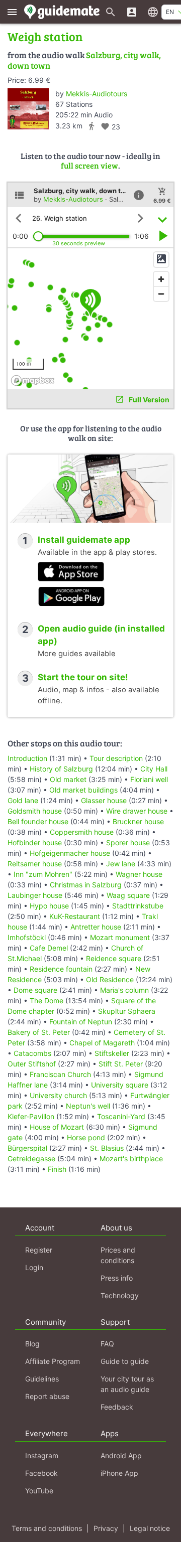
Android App (121, 1455)
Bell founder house (38, 821)
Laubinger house (35, 895)
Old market (68, 779)
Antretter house (95, 926)
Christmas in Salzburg (86, 884)
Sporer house (128, 842)
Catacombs (32, 1053)
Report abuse (47, 1396)
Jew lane (120, 863)
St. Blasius (107, 1148)
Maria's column (124, 990)
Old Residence (110, 979)
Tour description (116, 758)
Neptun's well (88, 1106)
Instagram (41, 1455)
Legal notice (150, 1528)
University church (58, 1095)
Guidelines (42, 1378)
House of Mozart (57, 1127)
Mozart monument (120, 937)
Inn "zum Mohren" (43, 874)
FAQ (107, 1343)
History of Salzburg (61, 768)
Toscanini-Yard (121, 1116)
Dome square (35, 990)
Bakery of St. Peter (39, 1032)
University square (119, 1085)
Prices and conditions (118, 1255)
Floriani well (149, 779)
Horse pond (86, 1137)
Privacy (106, 1528)
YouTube (39, 1490)
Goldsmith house (35, 811)
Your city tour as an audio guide (127, 1384)
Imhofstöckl (27, 937)
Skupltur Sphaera (126, 1011)
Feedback (117, 1407)
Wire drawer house (136, 811)
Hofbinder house (35, 842)
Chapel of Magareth (102, 1042)
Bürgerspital (27, 1148)
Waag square (128, 895)
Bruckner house (138, 821)
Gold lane (23, 800)
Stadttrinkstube (137, 905)
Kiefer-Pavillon (31, 1116)
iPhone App (119, 1473)
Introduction (27, 758)
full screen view (89, 165)
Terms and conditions (47, 1528)
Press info (117, 1278)
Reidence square (113, 958)
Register (38, 1250)
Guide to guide (125, 1361)
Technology (120, 1295)
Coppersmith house (82, 832)
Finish (57, 1169)
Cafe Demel (49, 948)
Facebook (41, 1473)
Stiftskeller (112, 1053)
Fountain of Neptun (80, 1021)
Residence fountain (61, 969)
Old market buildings (83, 790)
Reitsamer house (35, 863)
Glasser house (104, 800)
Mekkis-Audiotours (96, 93)
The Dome (46, 1000)
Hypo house (49, 905)
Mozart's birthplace (131, 1158)
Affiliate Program (52, 1361)
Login (34, 1267)
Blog (32, 1343)
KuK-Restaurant (74, 916)
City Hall (153, 768)
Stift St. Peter (121, 1063)
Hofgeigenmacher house (70, 853)
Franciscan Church (60, 1074)
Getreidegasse (31, 1158)
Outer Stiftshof (32, 1063)
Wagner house (139, 874)
